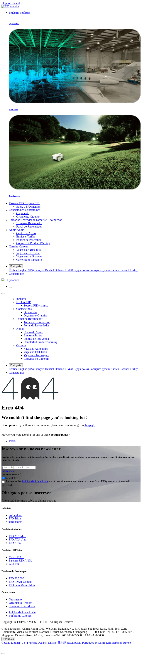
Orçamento (15, 599)
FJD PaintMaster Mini (22, 585)
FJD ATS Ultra (17, 539)
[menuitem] (19, 12)
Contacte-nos (16, 273)
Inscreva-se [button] (8, 471)
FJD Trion (15, 518)
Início (12, 441)
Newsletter (11, 478)
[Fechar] (2, 293)
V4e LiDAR (16, 557)
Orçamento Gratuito (20, 602)
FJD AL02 (15, 542)
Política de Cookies (20, 615)
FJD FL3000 (16, 578)
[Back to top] (2, 653)
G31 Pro (14, 563)
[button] (71, 648)
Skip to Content (10, 3)
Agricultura (15, 515)
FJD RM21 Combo (20, 581)
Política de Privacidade (35, 481)
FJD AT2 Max (17, 536)
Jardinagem (15, 521)
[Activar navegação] (10, 287)
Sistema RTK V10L (20, 560)
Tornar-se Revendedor (22, 606)
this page (89, 425)
